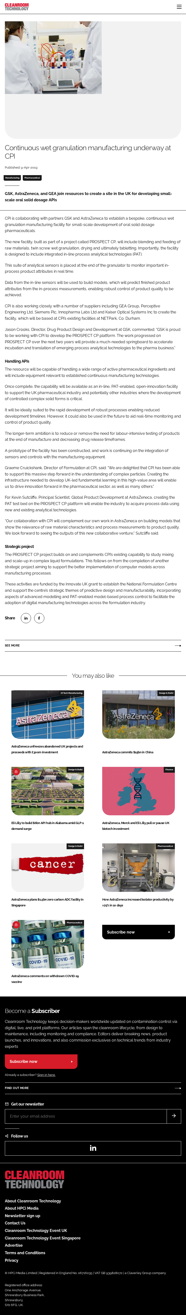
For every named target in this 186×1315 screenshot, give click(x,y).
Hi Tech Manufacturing (71, 693)
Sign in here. (46, 1075)
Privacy (11, 1260)
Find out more (17, 1088)
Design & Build (166, 693)
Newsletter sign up (22, 1216)
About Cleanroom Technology (33, 1201)
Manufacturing (12, 178)
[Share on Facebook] (39, 618)
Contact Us (15, 1223)
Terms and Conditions (25, 1253)
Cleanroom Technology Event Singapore (43, 1238)
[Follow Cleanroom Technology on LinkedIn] (93, 1149)
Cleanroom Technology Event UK (36, 1230)
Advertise (14, 1245)
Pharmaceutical (32, 178)
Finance (169, 769)
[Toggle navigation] (179, 6)
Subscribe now (121, 932)
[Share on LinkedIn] (26, 618)
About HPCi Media (22, 1208)
